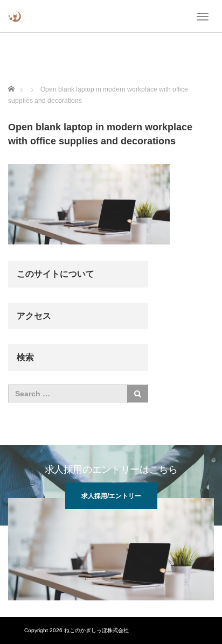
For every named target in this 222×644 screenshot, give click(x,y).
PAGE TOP (206, 615)
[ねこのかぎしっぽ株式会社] (14, 16)
